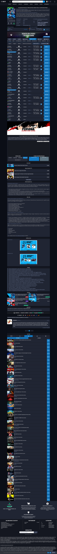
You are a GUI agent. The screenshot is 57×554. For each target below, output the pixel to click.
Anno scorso (15, 157)
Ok (48, 552)
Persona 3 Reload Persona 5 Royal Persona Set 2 (15, 198)
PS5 (19, 39)
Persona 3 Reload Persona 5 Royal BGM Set (15, 223)
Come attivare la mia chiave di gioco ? (6, 525)
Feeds (48, 40)
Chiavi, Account (35, 43)
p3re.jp (24, 20)
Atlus (24, 22)
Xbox (29, 25)
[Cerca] (44, 2)
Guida (13, 40)
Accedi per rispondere (46, 327)
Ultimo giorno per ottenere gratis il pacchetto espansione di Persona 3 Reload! (21, 303)
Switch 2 (40, 20)
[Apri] (10, 2)
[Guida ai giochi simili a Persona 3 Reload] (28, 128)
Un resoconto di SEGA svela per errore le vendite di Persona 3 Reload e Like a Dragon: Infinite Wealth (21, 299)
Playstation (43, 525)
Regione (14, 43)
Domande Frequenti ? (4, 526)
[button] (55, 2)
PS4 (14, 39)
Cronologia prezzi (18, 40)
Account (24, 40)
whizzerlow (15, 320)
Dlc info (39, 40)
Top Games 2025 (51, 526)
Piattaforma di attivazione (27, 43)
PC (10, 39)
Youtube (38, 522)
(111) (43, 312)
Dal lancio (10, 157)
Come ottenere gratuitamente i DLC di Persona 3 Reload (43, 295)
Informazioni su (34, 40)
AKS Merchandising (51, 527)
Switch (38, 20)
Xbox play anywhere (26, 25)
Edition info (44, 40)
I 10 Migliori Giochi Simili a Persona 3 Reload (43, 299)
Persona (48, 301)
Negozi (25, 523)
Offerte (10, 40)
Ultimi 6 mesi (20, 157)
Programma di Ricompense (51, 523)
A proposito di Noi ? (4, 522)
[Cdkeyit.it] (3, 2)
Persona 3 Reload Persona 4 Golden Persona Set (15, 212)
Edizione (19, 43)
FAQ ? (2, 528)
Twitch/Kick (26, 522)
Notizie (27, 301)
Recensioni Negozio (51, 525)
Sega (24, 23)
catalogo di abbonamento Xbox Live (36, 310)
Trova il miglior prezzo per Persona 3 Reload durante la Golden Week (21, 295)
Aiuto (54, 552)
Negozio (10, 43)
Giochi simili (29, 40)
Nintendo (42, 526)
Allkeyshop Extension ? (4, 527)
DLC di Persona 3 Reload (20, 235)
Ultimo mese (25, 157)
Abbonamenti (26, 305)
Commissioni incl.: (44, 43)
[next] (14, 17)
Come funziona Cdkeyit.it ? (5, 523)
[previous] (8, 17)
